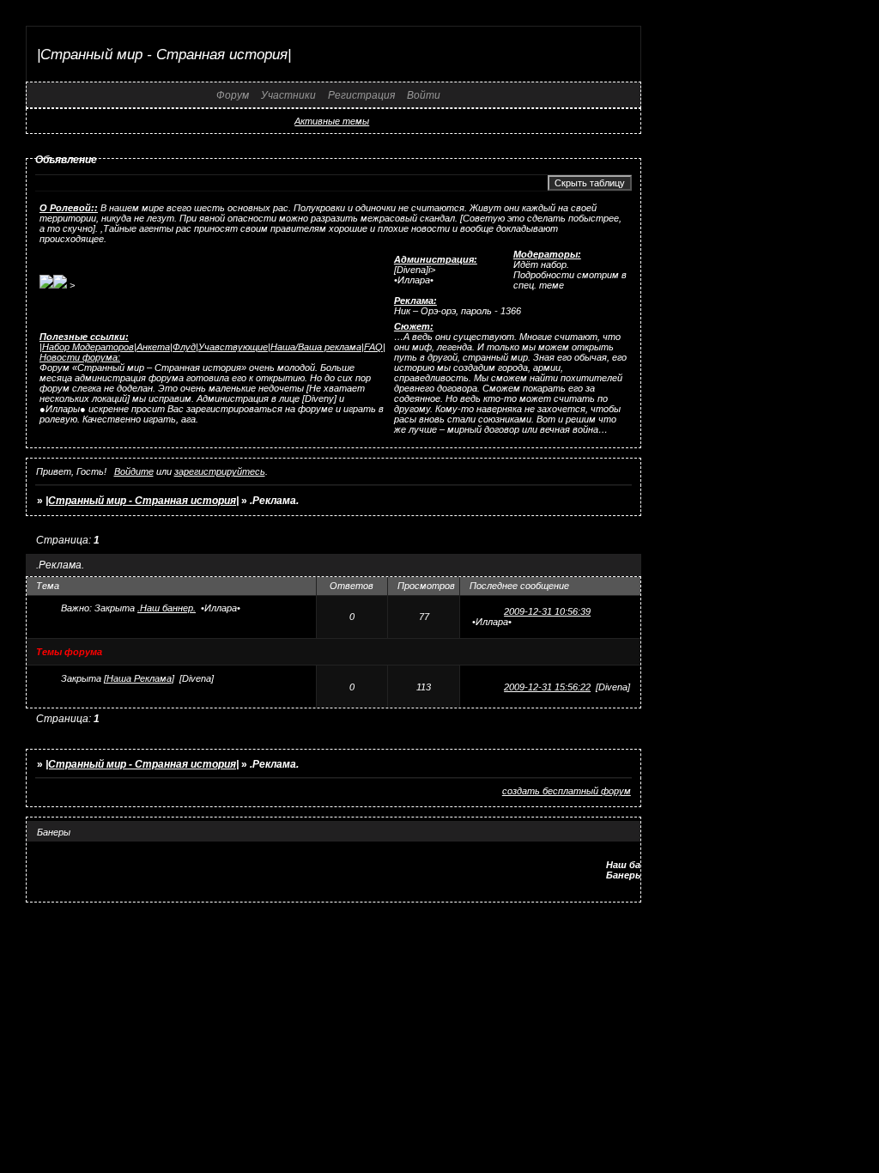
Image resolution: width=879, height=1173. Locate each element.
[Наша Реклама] (139, 678)
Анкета (153, 347)
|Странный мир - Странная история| (142, 501)
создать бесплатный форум (566, 791)
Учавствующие (233, 347)
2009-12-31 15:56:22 (547, 687)
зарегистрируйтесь (219, 471)
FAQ (373, 347)
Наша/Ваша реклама (315, 347)
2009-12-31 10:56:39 (547, 611)
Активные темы (331, 121)
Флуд (184, 347)
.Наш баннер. (166, 608)
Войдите (134, 471)
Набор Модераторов (88, 347)
